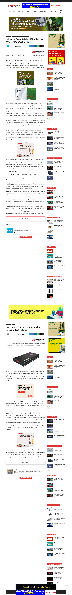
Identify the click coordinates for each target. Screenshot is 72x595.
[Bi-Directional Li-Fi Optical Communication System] (50, 73)
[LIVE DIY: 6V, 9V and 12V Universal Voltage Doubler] (50, 202)
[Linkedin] (51, 0)
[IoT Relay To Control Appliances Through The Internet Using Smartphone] (50, 79)
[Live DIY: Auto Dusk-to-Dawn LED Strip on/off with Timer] (50, 208)
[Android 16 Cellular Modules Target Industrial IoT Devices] (50, 149)
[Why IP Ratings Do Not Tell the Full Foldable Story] (50, 138)
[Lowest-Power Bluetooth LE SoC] (50, 168)
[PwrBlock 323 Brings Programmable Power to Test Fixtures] (50, 133)
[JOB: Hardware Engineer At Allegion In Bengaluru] (50, 262)
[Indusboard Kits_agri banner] (36, 30)
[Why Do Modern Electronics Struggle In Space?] (50, 89)
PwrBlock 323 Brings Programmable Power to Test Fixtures (59, 132)
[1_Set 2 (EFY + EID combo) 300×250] (56, 64)
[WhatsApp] (38, 46)
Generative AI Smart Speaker (59, 82)
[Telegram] (30, 46)
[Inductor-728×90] (41, 7)
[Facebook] (47, 0)
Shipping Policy (9, 592)
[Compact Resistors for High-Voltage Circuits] (50, 227)
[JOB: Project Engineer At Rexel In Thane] (50, 267)
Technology (27, 36)
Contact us (14, 592)
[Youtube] (54, 0)
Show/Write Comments (25, 236)
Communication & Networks (21, 36)
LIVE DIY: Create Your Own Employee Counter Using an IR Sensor (59, 191)
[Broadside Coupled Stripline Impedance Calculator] (50, 286)
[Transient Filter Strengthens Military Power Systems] (50, 221)
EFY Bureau (12, 46)
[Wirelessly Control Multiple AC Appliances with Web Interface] (50, 119)
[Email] (40, 46)
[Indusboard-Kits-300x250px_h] (25, 84)
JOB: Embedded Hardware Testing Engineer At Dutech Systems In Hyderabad (58, 256)
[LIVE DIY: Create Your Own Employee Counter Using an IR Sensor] (50, 192)
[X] (52, 0)
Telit (9, 224)
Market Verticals (14, 36)
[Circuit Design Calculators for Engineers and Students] (50, 281)
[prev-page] (48, 93)
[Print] (43, 46)
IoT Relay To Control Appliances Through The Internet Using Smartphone (59, 78)
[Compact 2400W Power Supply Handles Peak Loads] (50, 237)
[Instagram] (49, 0)
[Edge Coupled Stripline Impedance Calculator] (50, 291)
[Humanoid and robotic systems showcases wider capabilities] (50, 143)
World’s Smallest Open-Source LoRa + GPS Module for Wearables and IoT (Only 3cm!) (59, 108)
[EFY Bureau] (8, 46)
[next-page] (49, 93)
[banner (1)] (25, 156)
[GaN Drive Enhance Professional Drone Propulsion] (50, 232)
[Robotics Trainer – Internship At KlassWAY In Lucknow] (50, 251)
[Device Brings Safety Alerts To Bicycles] (50, 173)
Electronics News (8, 36)
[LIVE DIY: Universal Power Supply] (50, 197)
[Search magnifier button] (60, 11)
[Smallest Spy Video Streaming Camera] (50, 114)
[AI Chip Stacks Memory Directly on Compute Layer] (50, 178)
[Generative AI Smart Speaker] (50, 84)
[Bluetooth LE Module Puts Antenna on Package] (50, 162)
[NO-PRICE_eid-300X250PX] (56, 47)
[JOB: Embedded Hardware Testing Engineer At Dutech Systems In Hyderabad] (50, 256)
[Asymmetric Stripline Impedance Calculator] (50, 296)
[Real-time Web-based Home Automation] (50, 103)
